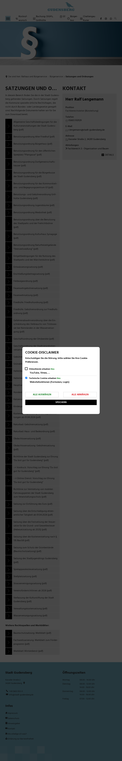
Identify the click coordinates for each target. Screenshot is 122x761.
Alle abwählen (80, 394)
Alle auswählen (42, 394)
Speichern (61, 402)
